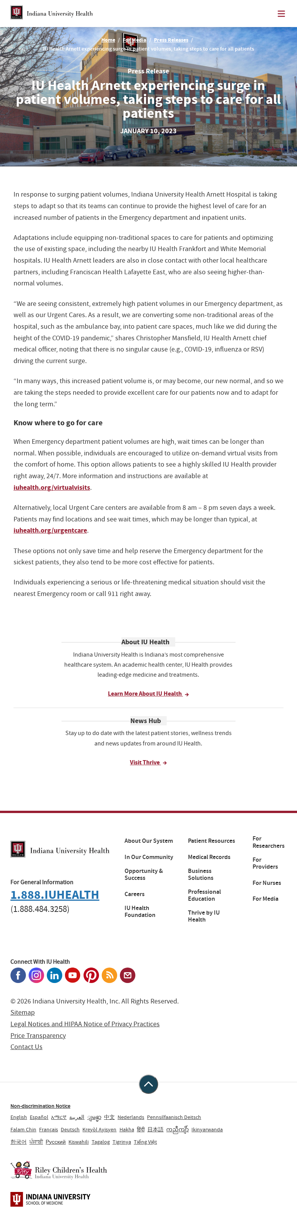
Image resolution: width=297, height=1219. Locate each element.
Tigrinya (122, 1141)
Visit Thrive (145, 762)
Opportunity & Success (144, 875)
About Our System (149, 840)
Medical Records (209, 857)
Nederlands (131, 1117)
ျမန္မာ (94, 1117)
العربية (76, 1117)
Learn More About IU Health (145, 693)
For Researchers (269, 842)
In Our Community (149, 857)
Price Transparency (38, 1035)
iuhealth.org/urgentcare (50, 530)
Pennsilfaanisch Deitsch (174, 1117)
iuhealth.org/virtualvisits (52, 487)
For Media (134, 40)
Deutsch (70, 1129)
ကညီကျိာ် (177, 1129)
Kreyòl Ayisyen (99, 1129)
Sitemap (22, 1012)
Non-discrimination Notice (40, 1105)
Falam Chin (23, 1129)
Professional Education (204, 895)
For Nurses (267, 882)
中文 (109, 1117)
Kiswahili (78, 1141)
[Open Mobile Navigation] (281, 13)
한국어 (18, 1141)
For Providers (265, 863)
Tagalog (101, 1141)
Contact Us (26, 1046)
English (18, 1117)
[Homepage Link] (51, 13)
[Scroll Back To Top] (148, 1084)
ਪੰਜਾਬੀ (36, 1141)
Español (39, 1117)
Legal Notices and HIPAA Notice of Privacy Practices (85, 1024)
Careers (135, 894)
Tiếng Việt (145, 1141)
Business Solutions (200, 875)
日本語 (155, 1129)
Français (48, 1129)
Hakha (126, 1129)
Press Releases (171, 40)
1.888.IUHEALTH (54, 894)
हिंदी (141, 1129)
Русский (56, 1141)
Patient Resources (211, 840)
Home (108, 40)
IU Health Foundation (140, 912)
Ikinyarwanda (207, 1129)
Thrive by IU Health (204, 916)
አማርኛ (59, 1117)
